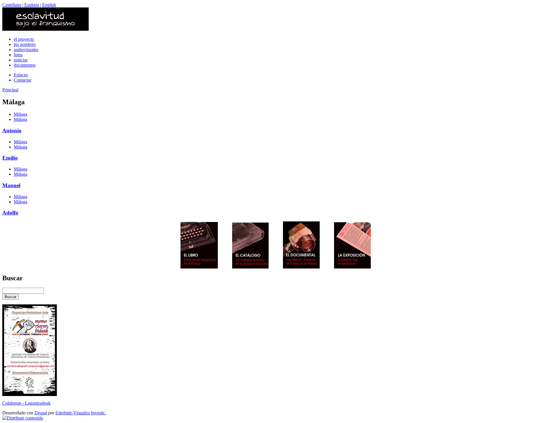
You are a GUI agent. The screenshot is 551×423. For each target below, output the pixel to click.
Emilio (10, 158)
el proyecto (24, 39)
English (49, 4)
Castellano (11, 4)
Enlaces (21, 74)
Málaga (20, 114)
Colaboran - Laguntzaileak (26, 403)
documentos (25, 65)
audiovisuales (26, 49)
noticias (21, 59)
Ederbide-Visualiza (72, 412)
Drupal (40, 412)
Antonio (12, 131)
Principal (10, 89)
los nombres (25, 44)
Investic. (98, 412)
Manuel (11, 185)
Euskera (31, 4)
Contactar (22, 80)
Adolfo (10, 213)
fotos (18, 54)
